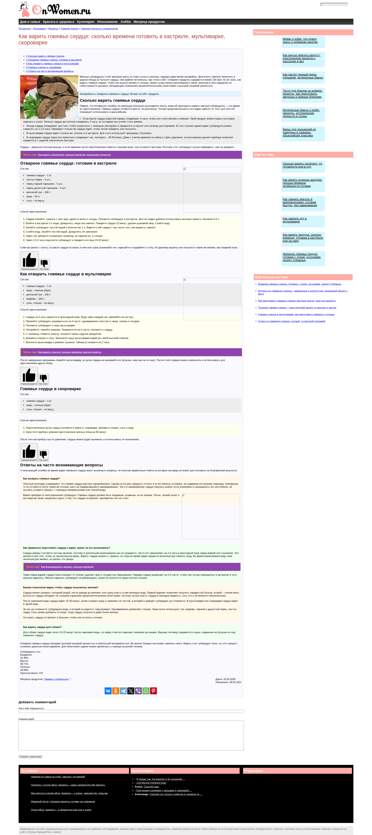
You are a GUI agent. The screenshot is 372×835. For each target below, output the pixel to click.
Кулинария (85, 22)
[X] (130, 690)
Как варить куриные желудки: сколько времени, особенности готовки (302, 183)
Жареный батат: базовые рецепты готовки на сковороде (63, 801)
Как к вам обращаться (31, 708)
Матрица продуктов (149, 22)
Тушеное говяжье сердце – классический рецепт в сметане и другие (297, 307)
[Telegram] (123, 690)
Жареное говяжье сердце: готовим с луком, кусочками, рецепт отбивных (302, 257)
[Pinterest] (153, 690)
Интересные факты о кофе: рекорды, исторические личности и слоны (301, 113)
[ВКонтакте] (108, 690)
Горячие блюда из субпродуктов (99, 28)
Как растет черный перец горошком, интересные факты (303, 76)
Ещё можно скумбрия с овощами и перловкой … (164, 790)
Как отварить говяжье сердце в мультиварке (52, 63)
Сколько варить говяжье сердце (45, 56)
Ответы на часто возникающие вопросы (50, 71)
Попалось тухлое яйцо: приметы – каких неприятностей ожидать (68, 785)
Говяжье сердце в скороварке (43, 67)
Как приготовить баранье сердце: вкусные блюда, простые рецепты (297, 300)
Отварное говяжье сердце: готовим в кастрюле (54, 59)
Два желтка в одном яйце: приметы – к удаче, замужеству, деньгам (69, 793)
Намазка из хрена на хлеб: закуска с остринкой (58, 776)
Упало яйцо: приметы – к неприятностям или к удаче (61, 809)
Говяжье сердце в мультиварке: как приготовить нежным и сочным (296, 314)
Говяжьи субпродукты (56, 679)
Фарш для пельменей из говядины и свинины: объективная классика (299, 132)
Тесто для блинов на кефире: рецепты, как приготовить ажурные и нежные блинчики (303, 93)
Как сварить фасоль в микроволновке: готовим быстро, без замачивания (300, 202)
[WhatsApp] (145, 690)
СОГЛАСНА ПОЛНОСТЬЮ (151, 783)
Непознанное (107, 22)
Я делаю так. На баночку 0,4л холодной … (160, 779)
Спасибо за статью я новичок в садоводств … (176, 794)
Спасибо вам (151, 786)
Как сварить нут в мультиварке (295, 220)
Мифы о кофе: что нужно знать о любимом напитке (300, 40)
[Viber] (138, 690)
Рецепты (53, 28)
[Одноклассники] (115, 690)
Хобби (126, 22)
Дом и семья (30, 22)
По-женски (25, 28)
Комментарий (26, 719)
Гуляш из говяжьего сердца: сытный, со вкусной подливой (291, 321)
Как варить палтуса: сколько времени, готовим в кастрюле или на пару (303, 237)
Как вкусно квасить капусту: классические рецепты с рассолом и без (301, 58)
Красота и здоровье (58, 22)
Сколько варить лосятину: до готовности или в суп (302, 165)
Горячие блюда (69, 28)
